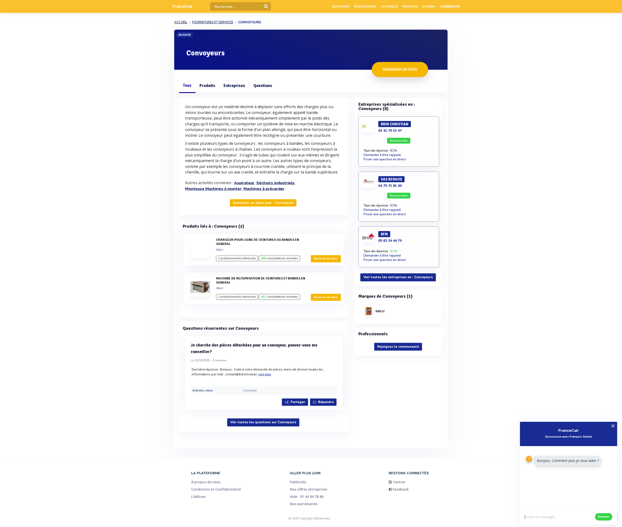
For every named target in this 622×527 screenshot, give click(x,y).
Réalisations (365, 6)
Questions (340, 6)
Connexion (450, 6)
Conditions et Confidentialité (216, 489)
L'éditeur (198, 496)
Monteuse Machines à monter (213, 188)
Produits (410, 6)
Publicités (298, 482)
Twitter (399, 482)
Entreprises (234, 85)
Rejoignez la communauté (398, 347)
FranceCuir (183, 6)
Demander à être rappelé (382, 155)
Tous (187, 85)
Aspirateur (244, 183)
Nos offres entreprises (308, 489)
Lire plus (265, 374)
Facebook (400, 489)
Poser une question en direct (384, 159)
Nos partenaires (303, 503)
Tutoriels (389, 6)
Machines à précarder (264, 188)
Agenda (428, 6)
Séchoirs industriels (275, 183)
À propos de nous (206, 482)
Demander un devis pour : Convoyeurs (263, 203)
